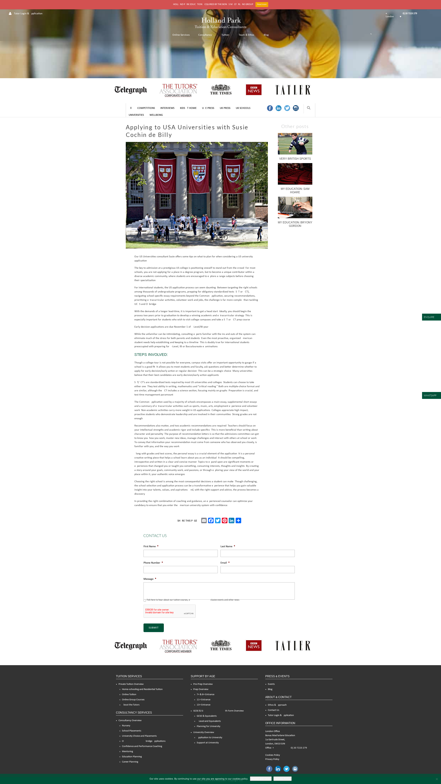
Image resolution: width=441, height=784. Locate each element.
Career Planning (130, 762)
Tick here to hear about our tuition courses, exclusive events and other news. (193, 600)
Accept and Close (260, 778)
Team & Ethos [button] (246, 35)
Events (271, 684)
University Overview (203, 732)
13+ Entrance (203, 705)
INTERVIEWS (167, 108)
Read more (261, 4)
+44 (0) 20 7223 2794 (402, 13)
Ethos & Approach (277, 705)
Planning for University (208, 726)
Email (225, 562)
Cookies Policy (272, 755)
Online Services (181, 35)
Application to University (209, 737)
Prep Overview (200, 689)
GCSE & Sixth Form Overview (218, 711)
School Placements (131, 731)
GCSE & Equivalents (207, 716)
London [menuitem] (390, 16)
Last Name (227, 546)
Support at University (208, 742)
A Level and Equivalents (209, 721)
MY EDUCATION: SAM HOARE (295, 190)
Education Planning (132, 756)
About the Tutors (131, 705)
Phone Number (153, 562)
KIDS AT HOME (188, 108)
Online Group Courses (133, 699)
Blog (266, 35)
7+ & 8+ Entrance (205, 694)
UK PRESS (225, 108)
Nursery (126, 725)
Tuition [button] (225, 35)
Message (149, 579)
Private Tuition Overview (131, 684)
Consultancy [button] (205, 35)
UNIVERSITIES (136, 115)
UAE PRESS (208, 108)
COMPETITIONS (146, 108)
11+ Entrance (203, 699)
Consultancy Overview (130, 720)
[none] (393, 16)
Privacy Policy (272, 759)
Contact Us (273, 710)
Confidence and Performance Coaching (142, 746)
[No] (436, 779)
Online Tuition (129, 694)
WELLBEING (156, 115)
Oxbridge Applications (144, 741)
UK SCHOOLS (243, 108)
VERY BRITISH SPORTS (295, 158)
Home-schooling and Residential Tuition (142, 689)
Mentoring (127, 751)
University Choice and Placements (139, 736)
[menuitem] (393, 16)
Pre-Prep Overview (203, 684)
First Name (150, 546)
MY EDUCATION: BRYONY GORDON (295, 224)
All (130, 108)
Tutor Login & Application (281, 715)
